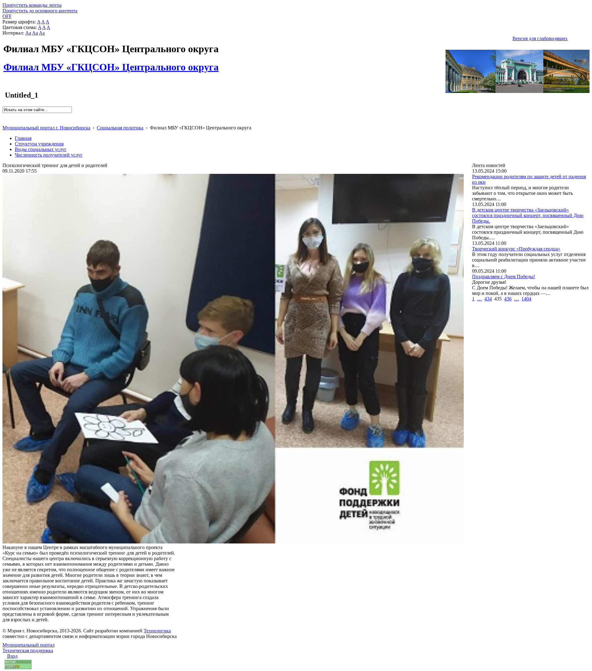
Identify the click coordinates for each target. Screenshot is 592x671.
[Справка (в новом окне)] (5, 121)
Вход (12, 656)
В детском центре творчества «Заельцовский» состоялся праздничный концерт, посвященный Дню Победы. (527, 215)
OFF (7, 16)
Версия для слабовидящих (540, 38)
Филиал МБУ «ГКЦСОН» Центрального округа (111, 63)
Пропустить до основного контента (39, 10)
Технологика (157, 630)
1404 (526, 298)
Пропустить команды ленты (32, 5)
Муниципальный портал (28, 645)
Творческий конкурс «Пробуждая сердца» (516, 248)
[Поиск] (4, 116)
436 (508, 298)
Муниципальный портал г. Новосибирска (46, 127)
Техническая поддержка (27, 650)
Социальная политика (120, 127)
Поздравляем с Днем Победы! (503, 276)
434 (488, 298)
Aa (28, 33)
